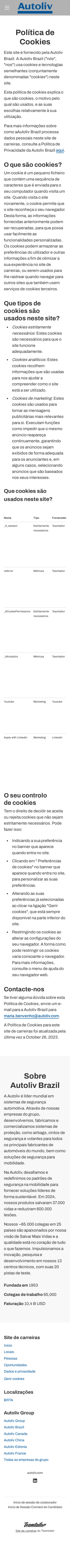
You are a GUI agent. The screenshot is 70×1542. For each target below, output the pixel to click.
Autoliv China (14, 1440)
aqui (60, 150)
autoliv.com (35, 1472)
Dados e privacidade (19, 1371)
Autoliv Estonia (15, 1447)
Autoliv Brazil (14, 1427)
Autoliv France (15, 1453)
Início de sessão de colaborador (35, 1502)
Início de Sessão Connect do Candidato (35, 1507)
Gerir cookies (14, 1379)
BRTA (8, 1400)
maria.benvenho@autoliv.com (31, 1016)
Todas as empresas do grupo (26, 1460)
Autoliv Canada (15, 1434)
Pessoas (10, 1358)
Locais (9, 1352)
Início (8, 1345)
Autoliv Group (14, 1421)
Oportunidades (15, 1365)
